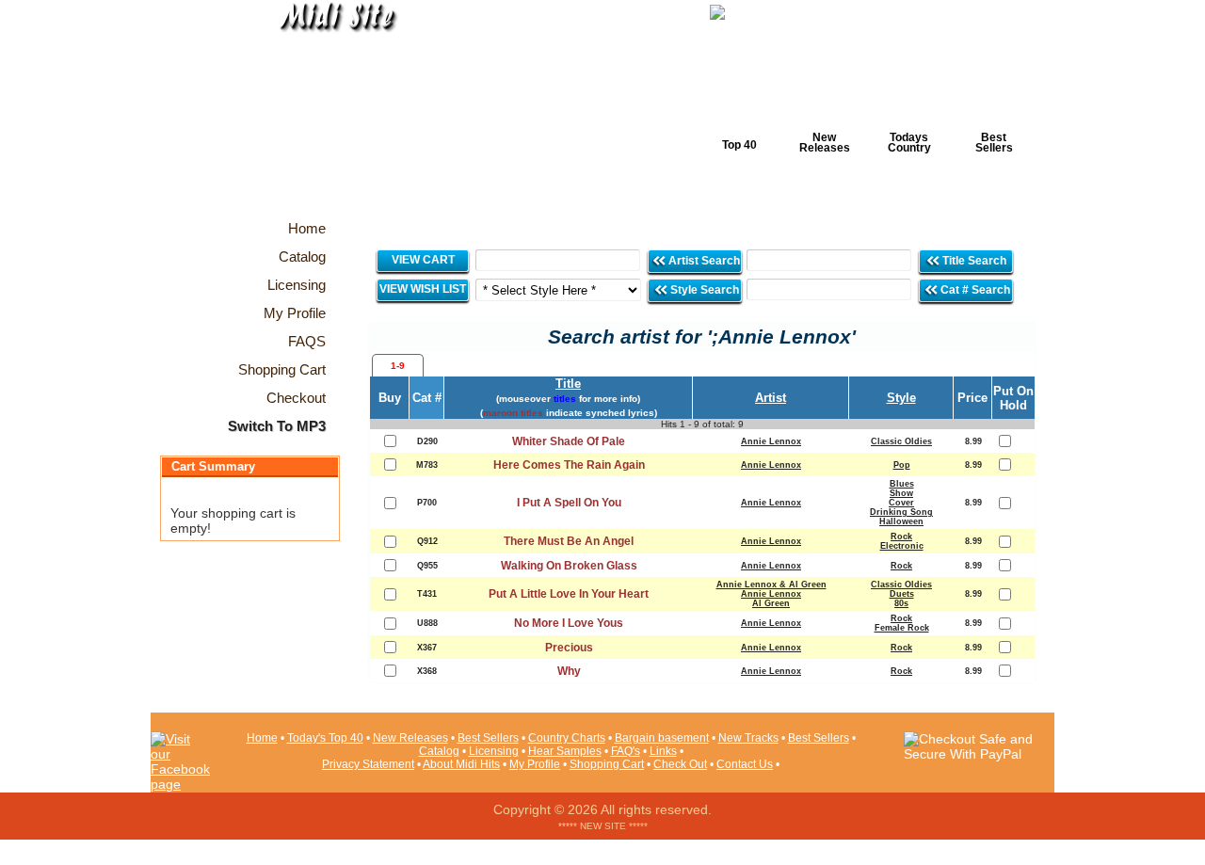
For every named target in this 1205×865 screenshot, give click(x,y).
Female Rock (902, 628)
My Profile (534, 764)
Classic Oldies (901, 441)
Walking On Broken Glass (569, 565)
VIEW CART (423, 259)
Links (663, 751)
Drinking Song (901, 512)
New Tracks (748, 738)
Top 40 (739, 145)
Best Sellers (994, 142)
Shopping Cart (607, 764)
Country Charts (566, 738)
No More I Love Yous (568, 623)
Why (569, 671)
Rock (901, 536)
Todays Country (909, 142)
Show (901, 493)
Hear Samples (565, 751)
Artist (770, 398)
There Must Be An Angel (569, 541)
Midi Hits (326, 114)
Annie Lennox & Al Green (771, 584)
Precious (569, 647)
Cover (901, 502)
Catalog (439, 751)
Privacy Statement (368, 764)
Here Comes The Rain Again (569, 465)
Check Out (680, 764)
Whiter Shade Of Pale (568, 441)
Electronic (902, 546)
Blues (902, 484)
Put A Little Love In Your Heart (569, 594)
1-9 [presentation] (398, 365)
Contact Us (744, 764)
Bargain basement (662, 738)
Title (568, 383)
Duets (902, 594)
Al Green (771, 603)
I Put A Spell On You (569, 502)
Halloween (901, 521)
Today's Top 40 (325, 738)
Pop (901, 465)
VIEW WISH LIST (422, 289)
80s (901, 603)
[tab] (398, 365)
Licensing (494, 751)
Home (262, 738)
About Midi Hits (461, 764)
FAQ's (625, 751)
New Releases (824, 142)
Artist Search (703, 260)
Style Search (703, 289)
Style (901, 398)
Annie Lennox (771, 441)
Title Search (974, 260)
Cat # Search (974, 289)
